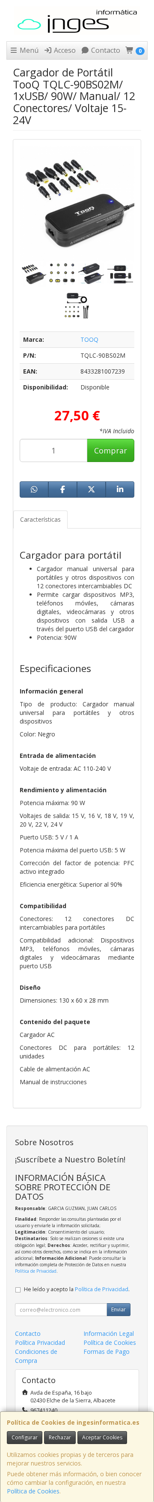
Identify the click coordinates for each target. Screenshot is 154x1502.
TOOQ (89, 339)
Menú (28, 50)
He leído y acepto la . (77, 1289)
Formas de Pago (106, 1351)
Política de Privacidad (35, 1271)
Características (40, 519)
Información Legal (108, 1333)
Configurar (25, 1437)
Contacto (104, 50)
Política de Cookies (33, 1491)
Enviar (118, 1309)
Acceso (64, 50)
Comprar (110, 450)
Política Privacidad (40, 1342)
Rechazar (60, 1437)
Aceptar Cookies (102, 1437)
